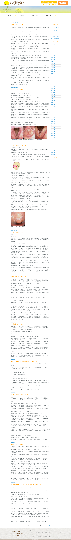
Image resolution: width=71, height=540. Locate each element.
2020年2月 (53, 141)
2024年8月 (53, 65)
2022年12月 (53, 86)
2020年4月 (53, 137)
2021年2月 (53, 117)
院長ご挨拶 (37, 532)
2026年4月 (53, 46)
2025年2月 (53, 59)
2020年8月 (53, 129)
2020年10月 (53, 125)
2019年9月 (53, 152)
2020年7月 (53, 131)
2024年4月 (53, 69)
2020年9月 (53, 127)
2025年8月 (53, 53)
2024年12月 (53, 61)
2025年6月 (53, 55)
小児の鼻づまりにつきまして (20, 394)
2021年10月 (53, 102)
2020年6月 (53, 133)
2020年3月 (53, 139)
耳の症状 (32, 536)
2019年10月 (53, 150)
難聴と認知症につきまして (55, 36)
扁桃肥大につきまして (18, 324)
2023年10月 (53, 75)
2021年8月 (53, 106)
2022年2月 (53, 94)
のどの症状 (45, 536)
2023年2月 (53, 84)
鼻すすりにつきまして (18, 444)
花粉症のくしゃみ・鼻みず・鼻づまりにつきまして (26, 484)
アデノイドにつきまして (19, 145)
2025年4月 (53, 57)
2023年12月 (53, 73)
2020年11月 (53, 123)
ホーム (32, 532)
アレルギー (51, 536)
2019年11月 (53, 148)
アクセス (59, 532)
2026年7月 (53, 44)
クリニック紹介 (52, 532)
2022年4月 (53, 92)
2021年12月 (53, 98)
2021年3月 (53, 115)
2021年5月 (53, 110)
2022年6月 (53, 90)
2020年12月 (53, 121)
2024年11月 (53, 63)
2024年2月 (53, 71)
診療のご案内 (44, 532)
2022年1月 (53, 96)
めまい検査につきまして (55, 38)
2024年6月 (53, 67)
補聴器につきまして (17, 25)
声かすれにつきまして (18, 89)
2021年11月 (53, 100)
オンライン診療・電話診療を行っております (24, 361)
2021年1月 (53, 119)
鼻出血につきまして (17, 232)
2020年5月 (53, 135)
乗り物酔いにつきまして (19, 277)
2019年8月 (53, 154)
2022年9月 (53, 88)
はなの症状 (38, 536)
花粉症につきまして (54, 34)
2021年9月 (53, 104)
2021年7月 (53, 108)
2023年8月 (53, 77)
